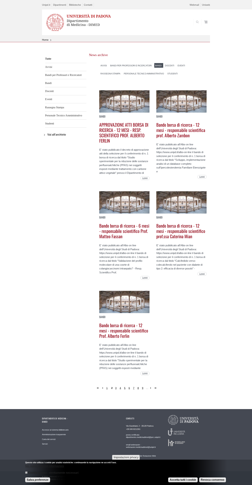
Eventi (48, 99)
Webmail (194, 4)
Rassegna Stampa (54, 107)
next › (151, 388)
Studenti (49, 123)
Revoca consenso (212, 479)
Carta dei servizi (49, 439)
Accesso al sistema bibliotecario (55, 430)
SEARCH (204, 27)
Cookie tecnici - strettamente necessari (53, 472)
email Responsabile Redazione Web (141, 456)
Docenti (49, 91)
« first (98, 388)
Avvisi (48, 66)
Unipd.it (46, 4)
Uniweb (206, 4)
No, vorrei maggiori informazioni (44, 466)
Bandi (48, 83)
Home (45, 39)
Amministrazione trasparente (54, 434)
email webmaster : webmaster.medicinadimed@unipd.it (141, 446)
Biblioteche (75, 4)
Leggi (145, 178)
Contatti (88, 4)
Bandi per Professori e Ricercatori (63, 75)
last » (156, 388)
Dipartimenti (59, 4)
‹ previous (102, 388)
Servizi (45, 444)
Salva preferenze (38, 479)
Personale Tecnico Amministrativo (63, 115)
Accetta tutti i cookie (183, 479)
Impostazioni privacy (126, 457)
